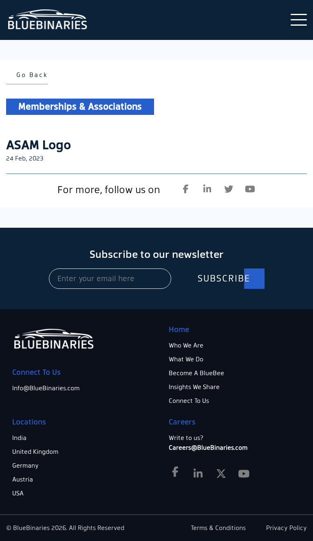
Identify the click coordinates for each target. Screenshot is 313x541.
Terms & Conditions (218, 528)
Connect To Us (189, 401)
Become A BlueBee (196, 373)
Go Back (31, 75)
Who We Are (186, 345)
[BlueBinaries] (49, 20)
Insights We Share (194, 387)
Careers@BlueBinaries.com (208, 447)
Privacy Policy (286, 528)
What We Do (186, 359)
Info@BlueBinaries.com (45, 388)
